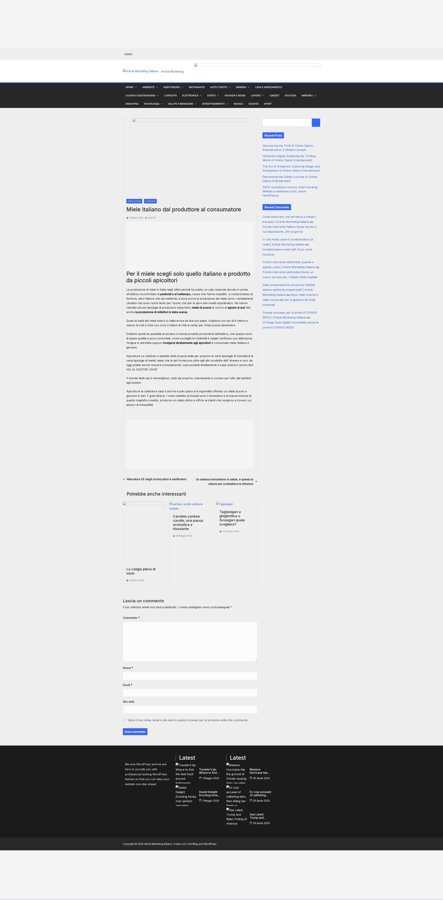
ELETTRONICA (190, 95)
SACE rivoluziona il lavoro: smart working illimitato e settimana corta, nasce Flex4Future (290, 191)
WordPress (210, 843)
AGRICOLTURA (134, 201)
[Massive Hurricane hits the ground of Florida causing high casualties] (236, 773)
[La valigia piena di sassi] (143, 504)
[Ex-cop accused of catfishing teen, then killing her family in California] (236, 795)
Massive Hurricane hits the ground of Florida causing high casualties (259, 771)
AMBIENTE (148, 87)
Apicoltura (133, 391)
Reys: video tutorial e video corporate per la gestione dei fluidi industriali (290, 300)
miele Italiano (238, 343)
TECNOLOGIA (151, 103)
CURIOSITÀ (170, 95)
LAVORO (256, 95)
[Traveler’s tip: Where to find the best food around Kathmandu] (186, 773)
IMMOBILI (307, 95)
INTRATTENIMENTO (213, 103)
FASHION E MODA (235, 95)
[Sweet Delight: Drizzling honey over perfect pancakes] (186, 795)
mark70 (151, 217)
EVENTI (211, 95)
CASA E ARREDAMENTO (268, 87)
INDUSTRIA (132, 103)
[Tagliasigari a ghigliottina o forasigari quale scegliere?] (224, 504)
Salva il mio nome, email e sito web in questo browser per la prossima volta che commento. (188, 720)
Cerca (316, 122)
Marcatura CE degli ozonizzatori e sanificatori (156, 479)
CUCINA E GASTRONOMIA (140, 95)
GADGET (274, 95)
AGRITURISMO (172, 87)
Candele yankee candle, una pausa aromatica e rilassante (188, 522)
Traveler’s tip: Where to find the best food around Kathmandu (208, 771)
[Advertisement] (104, 24)
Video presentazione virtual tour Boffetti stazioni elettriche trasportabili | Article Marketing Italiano (289, 290)
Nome (128, 668)
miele (231, 391)
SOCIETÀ (253, 103)
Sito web (128, 701)
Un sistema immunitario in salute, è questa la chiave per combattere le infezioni (224, 482)
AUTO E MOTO (218, 87)
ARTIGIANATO (197, 87)
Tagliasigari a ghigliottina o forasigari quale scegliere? (232, 518)
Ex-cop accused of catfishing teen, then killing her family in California (260, 793)
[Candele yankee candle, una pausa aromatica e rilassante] (190, 504)
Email (127, 685)
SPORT (268, 103)
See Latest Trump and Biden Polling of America (260, 816)
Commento (131, 617)
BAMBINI (241, 87)
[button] (135, 87)
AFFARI (129, 87)
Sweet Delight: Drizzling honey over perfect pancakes (209, 793)
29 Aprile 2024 (261, 778)
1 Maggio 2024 (210, 778)
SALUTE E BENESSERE (180, 103)
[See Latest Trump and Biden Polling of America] (236, 818)
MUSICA (238, 103)
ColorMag (192, 843)
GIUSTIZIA (290, 95)
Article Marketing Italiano (158, 843)
